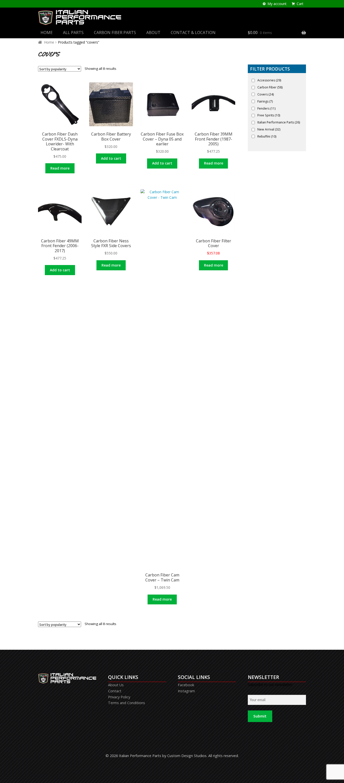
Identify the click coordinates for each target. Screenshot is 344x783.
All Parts (73, 32)
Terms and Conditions (126, 702)
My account (277, 3)
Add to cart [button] (111, 158)
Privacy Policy (119, 697)
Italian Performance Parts (278, 122)
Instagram (186, 691)
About (153, 32)
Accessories (269, 80)
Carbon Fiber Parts (115, 32)
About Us (116, 684)
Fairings (265, 101)
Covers (265, 94)
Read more (60, 168)
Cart (300, 3)
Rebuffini (266, 136)
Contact (114, 691)
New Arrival (268, 129)
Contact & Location (193, 32)
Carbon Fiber (270, 87)
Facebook (186, 684)
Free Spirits (268, 115)
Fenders (266, 108)
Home (47, 32)
